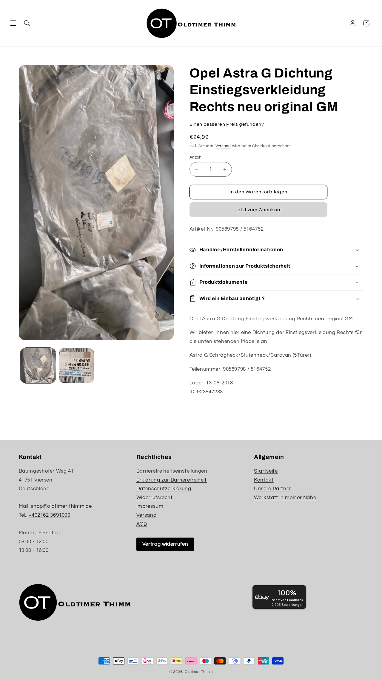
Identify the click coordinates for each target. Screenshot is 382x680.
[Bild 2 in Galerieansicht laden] (76, 365)
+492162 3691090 (49, 515)
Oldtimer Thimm (199, 671)
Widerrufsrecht (154, 497)
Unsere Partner (272, 488)
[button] (13, 23)
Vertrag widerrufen (165, 544)
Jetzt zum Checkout (258, 209)
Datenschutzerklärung (163, 488)
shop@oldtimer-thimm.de (61, 506)
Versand (223, 146)
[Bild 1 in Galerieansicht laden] (38, 365)
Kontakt (263, 480)
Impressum (150, 506)
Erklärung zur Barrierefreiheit (171, 480)
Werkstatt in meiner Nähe (285, 497)
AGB (141, 524)
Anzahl (196, 157)
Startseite (266, 471)
